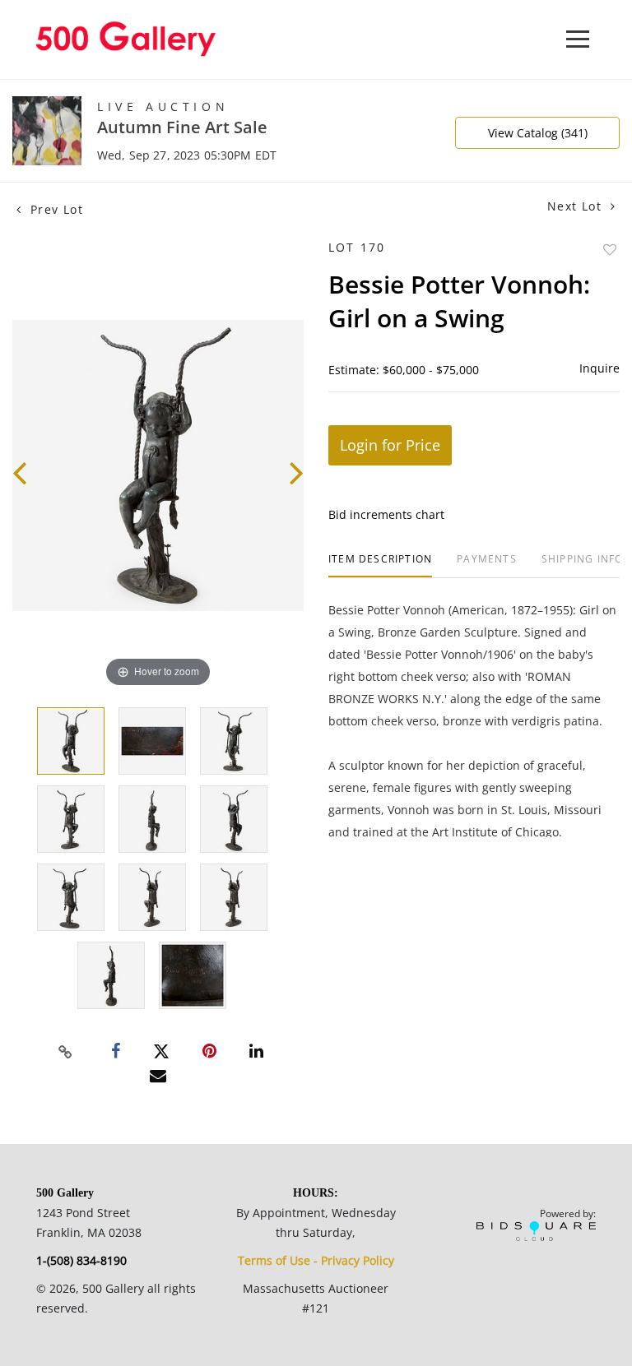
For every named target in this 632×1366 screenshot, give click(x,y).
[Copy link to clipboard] (66, 1052)
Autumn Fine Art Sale (182, 127)
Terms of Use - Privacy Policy (316, 1260)
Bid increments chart (386, 514)
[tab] (380, 565)
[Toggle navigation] (577, 39)
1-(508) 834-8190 (81, 1260)
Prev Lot (54, 209)
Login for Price (390, 445)
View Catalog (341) (538, 133)
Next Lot (576, 206)
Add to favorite (610, 249)
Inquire (599, 368)
